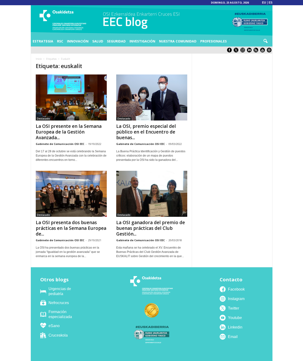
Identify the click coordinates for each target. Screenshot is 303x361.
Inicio (39, 58)
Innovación (78, 41)
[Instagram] (243, 51)
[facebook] (230, 51)
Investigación (142, 41)
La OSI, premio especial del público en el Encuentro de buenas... (146, 132)
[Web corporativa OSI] (269, 51)
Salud (97, 41)
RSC (60, 41)
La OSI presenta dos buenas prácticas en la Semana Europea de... (71, 228)
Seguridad (116, 41)
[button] (265, 41)
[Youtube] (263, 51)
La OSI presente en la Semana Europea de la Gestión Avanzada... (69, 132)
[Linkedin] (250, 51)
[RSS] (257, 51)
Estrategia (43, 41)
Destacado (43, 118)
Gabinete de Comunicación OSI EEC (60, 144)
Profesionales (213, 41)
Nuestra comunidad (177, 41)
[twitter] (237, 51)
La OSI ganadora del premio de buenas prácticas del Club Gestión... (150, 228)
